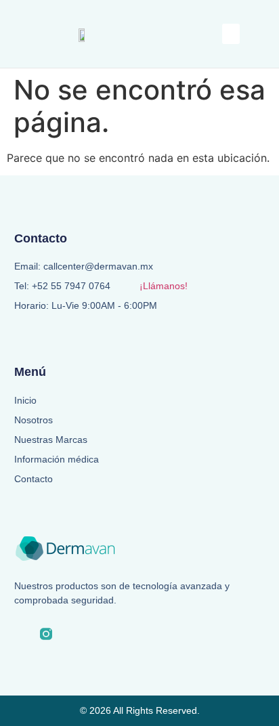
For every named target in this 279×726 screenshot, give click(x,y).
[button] (231, 34)
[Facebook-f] (20, 634)
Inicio (25, 400)
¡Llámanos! (164, 285)
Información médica (56, 459)
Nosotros (33, 419)
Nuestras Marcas (50, 439)
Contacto (33, 478)
